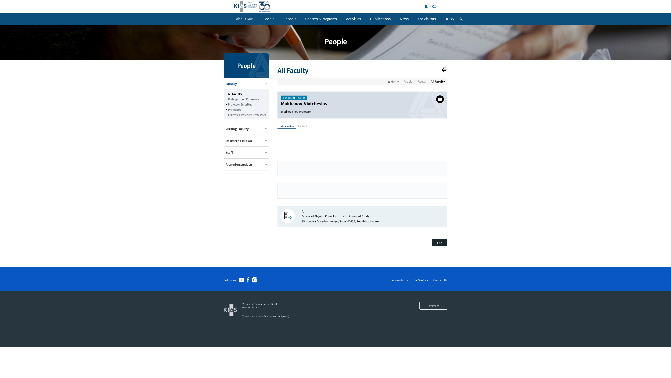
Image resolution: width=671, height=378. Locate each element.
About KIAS (245, 18)
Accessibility (400, 280)
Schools (289, 18)
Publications (380, 18)
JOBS (449, 18)
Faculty (231, 83)
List (439, 243)
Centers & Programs (321, 18)
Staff (229, 152)
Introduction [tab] (287, 126)
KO (434, 6)
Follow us (230, 280)
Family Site (433, 305)
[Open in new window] (241, 280)
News (404, 18)
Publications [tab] (304, 126)
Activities (353, 18)
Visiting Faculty (237, 128)
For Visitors (427, 18)
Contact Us (440, 280)
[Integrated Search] (461, 19)
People (269, 18)
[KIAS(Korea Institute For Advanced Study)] (252, 6)
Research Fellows (239, 140)
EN (426, 6)
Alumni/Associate (239, 164)
